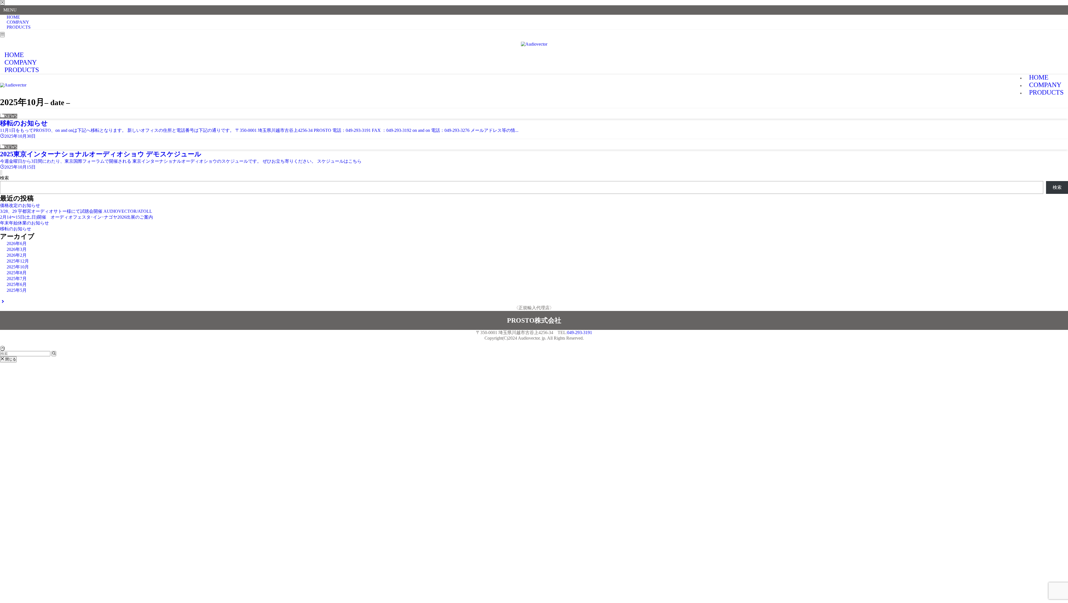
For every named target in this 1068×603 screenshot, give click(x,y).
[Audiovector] (534, 44)
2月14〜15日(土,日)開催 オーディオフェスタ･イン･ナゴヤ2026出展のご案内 (76, 217)
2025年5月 (17, 290)
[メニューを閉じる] (2, 2)
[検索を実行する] (53, 353)
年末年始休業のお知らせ (24, 223)
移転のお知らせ (15, 228)
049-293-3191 (579, 332)
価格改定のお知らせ (20, 205)
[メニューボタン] (2, 34)
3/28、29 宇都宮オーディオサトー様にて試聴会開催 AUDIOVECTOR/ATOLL (76, 211)
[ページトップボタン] (2, 348)
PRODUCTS (19, 27)
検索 (4, 178)
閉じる (10, 359)
